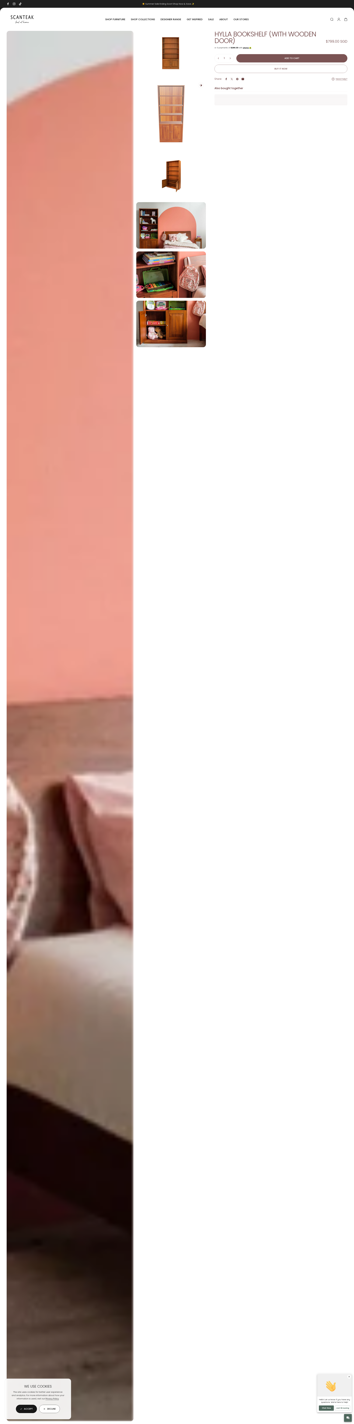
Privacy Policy (52, 1398)
